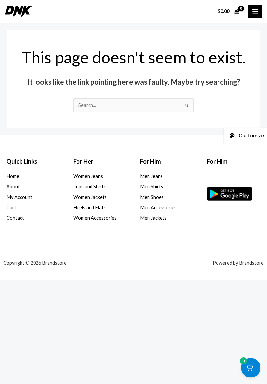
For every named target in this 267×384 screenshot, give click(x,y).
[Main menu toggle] (255, 11)
